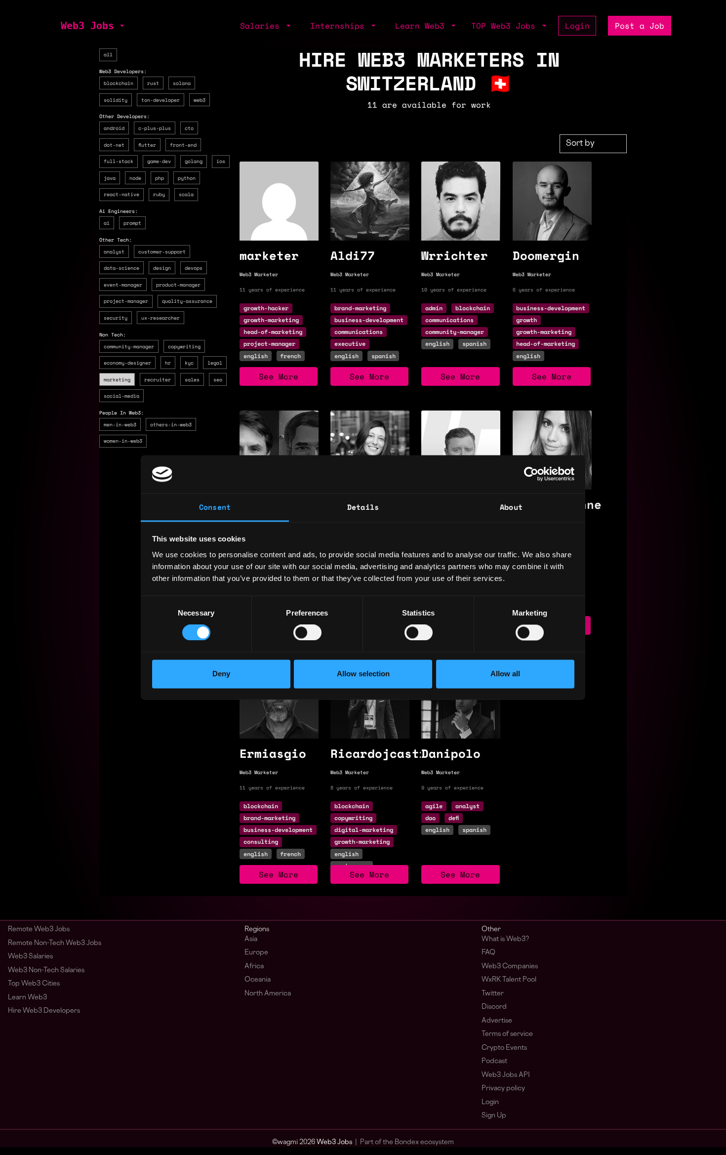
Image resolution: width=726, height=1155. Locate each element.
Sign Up (494, 1116)
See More (278, 376)
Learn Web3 (27, 997)
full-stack (118, 161)
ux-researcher (160, 317)
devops (193, 267)
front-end (183, 144)
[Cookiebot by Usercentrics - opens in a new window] (531, 474)
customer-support (162, 251)
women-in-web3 (123, 440)
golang (193, 161)
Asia (250, 939)
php (159, 177)
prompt (132, 222)
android (114, 127)
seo (217, 378)
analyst (114, 251)
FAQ (488, 952)
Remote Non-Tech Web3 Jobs (54, 943)
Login (577, 26)
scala (186, 194)
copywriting (184, 345)
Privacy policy (503, 1088)
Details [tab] (363, 506)
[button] (121, 26)
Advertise (497, 1021)
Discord (494, 1007)
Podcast (494, 1061)
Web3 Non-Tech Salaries (46, 970)
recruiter (157, 378)
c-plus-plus (154, 127)
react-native (121, 194)
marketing (117, 378)
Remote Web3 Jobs (39, 929)
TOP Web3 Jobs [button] (505, 26)
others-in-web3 (171, 423)
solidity (115, 99)
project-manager (126, 300)
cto (189, 127)
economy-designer (127, 362)
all (108, 54)
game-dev (159, 161)
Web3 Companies (510, 966)
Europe (256, 952)
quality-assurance (187, 300)
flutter (147, 144)
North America (267, 993)
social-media (121, 395)
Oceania (257, 980)
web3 (199, 99)
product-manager (178, 284)
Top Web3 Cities (34, 984)
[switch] (307, 633)
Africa (254, 966)
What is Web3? (505, 939)
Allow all (505, 673)
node (135, 177)
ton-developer (160, 99)
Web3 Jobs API (506, 1075)
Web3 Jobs (87, 26)
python (187, 177)
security (115, 317)
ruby (159, 194)
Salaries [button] (262, 26)
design (162, 267)
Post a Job (639, 26)
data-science (121, 267)
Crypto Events (504, 1048)
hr (168, 362)
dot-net (114, 144)
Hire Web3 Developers (44, 1011)
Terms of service (507, 1034)
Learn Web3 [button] (422, 26)
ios (220, 161)
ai (107, 222)
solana (182, 83)
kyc (189, 362)
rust (153, 83)
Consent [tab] (215, 506)
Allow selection (363, 673)
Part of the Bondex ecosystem (407, 1142)
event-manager (123, 284)
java (110, 177)
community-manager (129, 345)
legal (214, 362)
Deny (221, 673)
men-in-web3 (120, 423)
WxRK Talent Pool (509, 980)
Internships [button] (339, 26)
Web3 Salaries (30, 956)
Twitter (493, 993)
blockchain (118, 83)
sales (192, 378)
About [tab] (511, 506)
